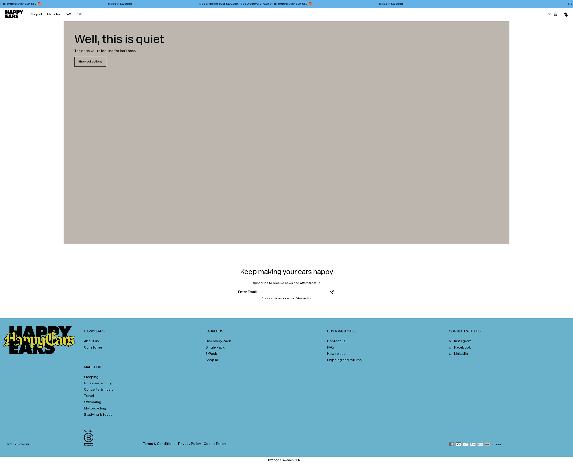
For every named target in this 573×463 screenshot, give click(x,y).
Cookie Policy (215, 443)
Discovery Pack (218, 341)
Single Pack (214, 347)
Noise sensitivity (98, 383)
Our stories (93, 347)
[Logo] (14, 14)
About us (91, 341)
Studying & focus (98, 414)
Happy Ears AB (21, 444)
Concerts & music (98, 389)
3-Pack (211, 353)
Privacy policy (303, 298)
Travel (89, 396)
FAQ (68, 14)
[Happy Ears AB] (40, 341)
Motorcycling (95, 408)
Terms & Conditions (159, 443)
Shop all (36, 14)
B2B (79, 14)
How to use (336, 353)
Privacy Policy (189, 443)
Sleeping (91, 377)
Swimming (92, 402)
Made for (53, 14)
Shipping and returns (344, 360)
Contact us (336, 341)
